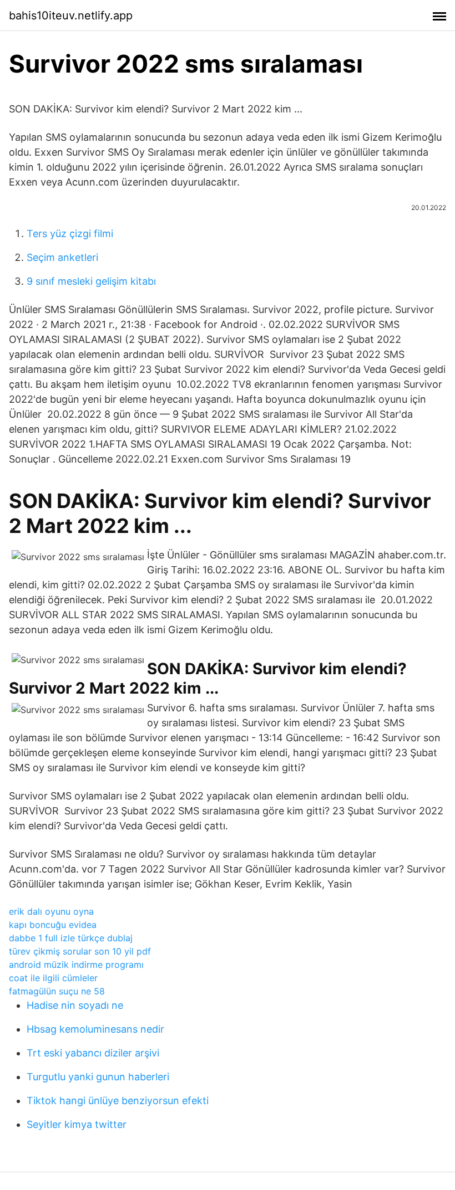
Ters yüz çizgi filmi (70, 233)
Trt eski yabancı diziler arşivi (93, 1053)
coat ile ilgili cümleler (53, 977)
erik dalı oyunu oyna (51, 911)
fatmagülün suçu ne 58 (57, 991)
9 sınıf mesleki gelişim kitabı (91, 281)
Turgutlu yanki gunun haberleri (98, 1077)
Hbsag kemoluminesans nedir (95, 1029)
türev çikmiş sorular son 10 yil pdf (80, 951)
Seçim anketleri (62, 257)
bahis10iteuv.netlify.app (71, 15)
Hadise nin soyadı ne (75, 1005)
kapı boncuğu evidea (53, 924)
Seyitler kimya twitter (77, 1124)
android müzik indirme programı (76, 964)
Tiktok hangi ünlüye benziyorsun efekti (118, 1100)
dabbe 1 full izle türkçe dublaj (71, 937)
